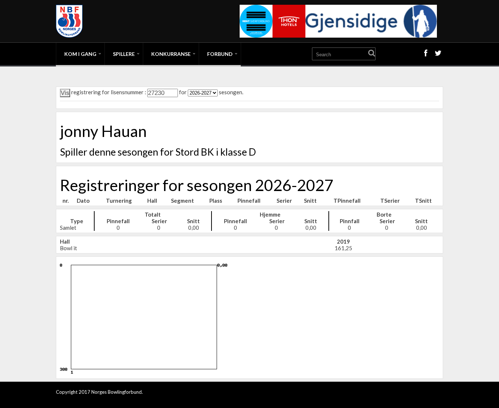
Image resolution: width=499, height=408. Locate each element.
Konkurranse (171, 54)
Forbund (220, 54)
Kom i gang (80, 54)
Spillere (124, 54)
